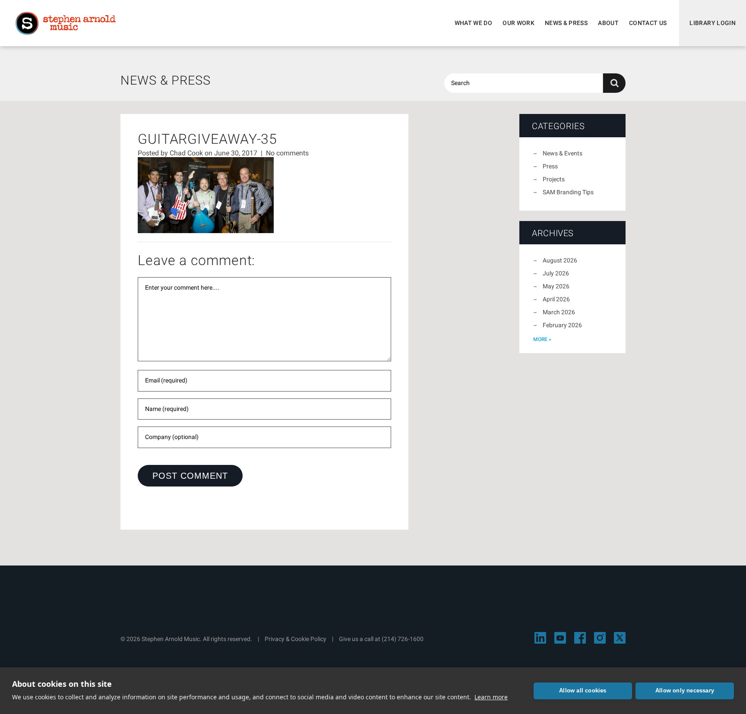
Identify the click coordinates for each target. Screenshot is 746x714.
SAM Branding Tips (568, 192)
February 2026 (562, 325)
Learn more (491, 697)
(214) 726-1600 (403, 638)
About (608, 22)
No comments (287, 153)
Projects (554, 179)
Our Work (518, 22)
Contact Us (648, 22)
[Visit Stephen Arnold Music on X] (620, 638)
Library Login (712, 22)
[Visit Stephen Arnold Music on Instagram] (600, 638)
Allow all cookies (582, 690)
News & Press (566, 22)
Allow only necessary (684, 690)
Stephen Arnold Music (66, 23)
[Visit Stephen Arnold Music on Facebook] (580, 638)
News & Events (562, 153)
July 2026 (556, 273)
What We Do (474, 22)
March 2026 (559, 312)
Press (550, 166)
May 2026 (556, 286)
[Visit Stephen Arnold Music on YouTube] (560, 638)
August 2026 (560, 260)
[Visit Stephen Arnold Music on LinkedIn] (540, 638)
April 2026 (556, 299)
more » (542, 339)
